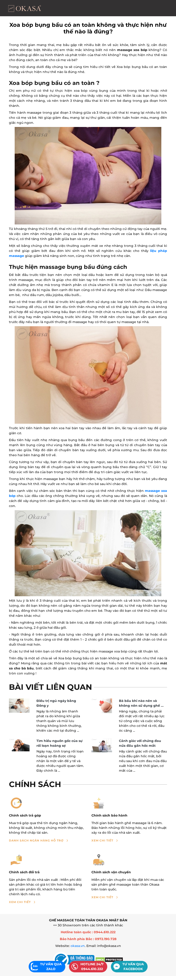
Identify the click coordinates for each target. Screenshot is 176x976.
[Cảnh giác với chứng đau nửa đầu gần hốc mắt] (101, 745)
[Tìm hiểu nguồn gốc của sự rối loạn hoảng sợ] (19, 745)
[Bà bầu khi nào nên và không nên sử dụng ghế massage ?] (101, 705)
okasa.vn (78, 946)
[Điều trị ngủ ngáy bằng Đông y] (19, 705)
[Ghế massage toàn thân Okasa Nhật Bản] (24, 8)
